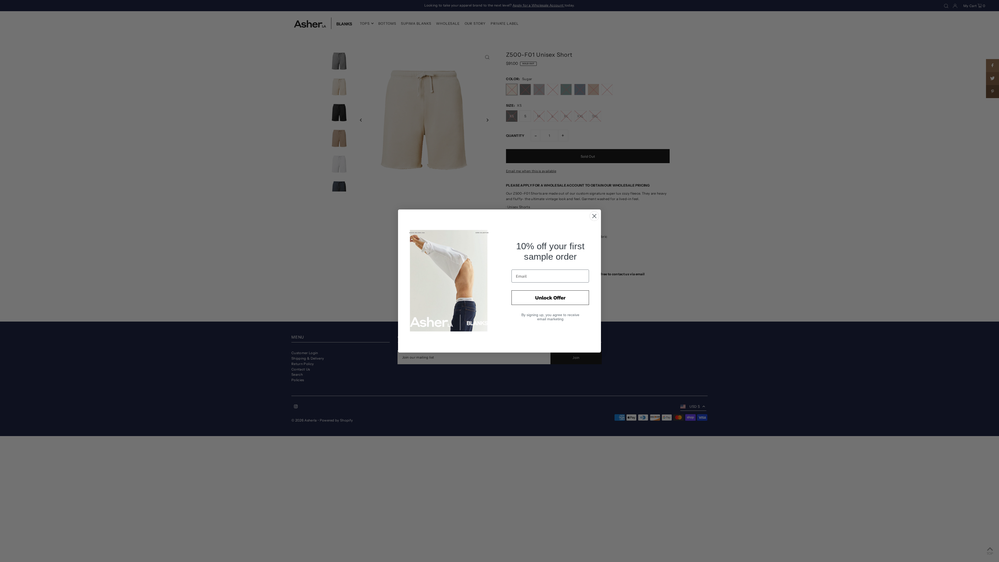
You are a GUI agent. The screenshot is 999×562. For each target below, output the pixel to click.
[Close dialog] (594, 216)
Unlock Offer (550, 298)
